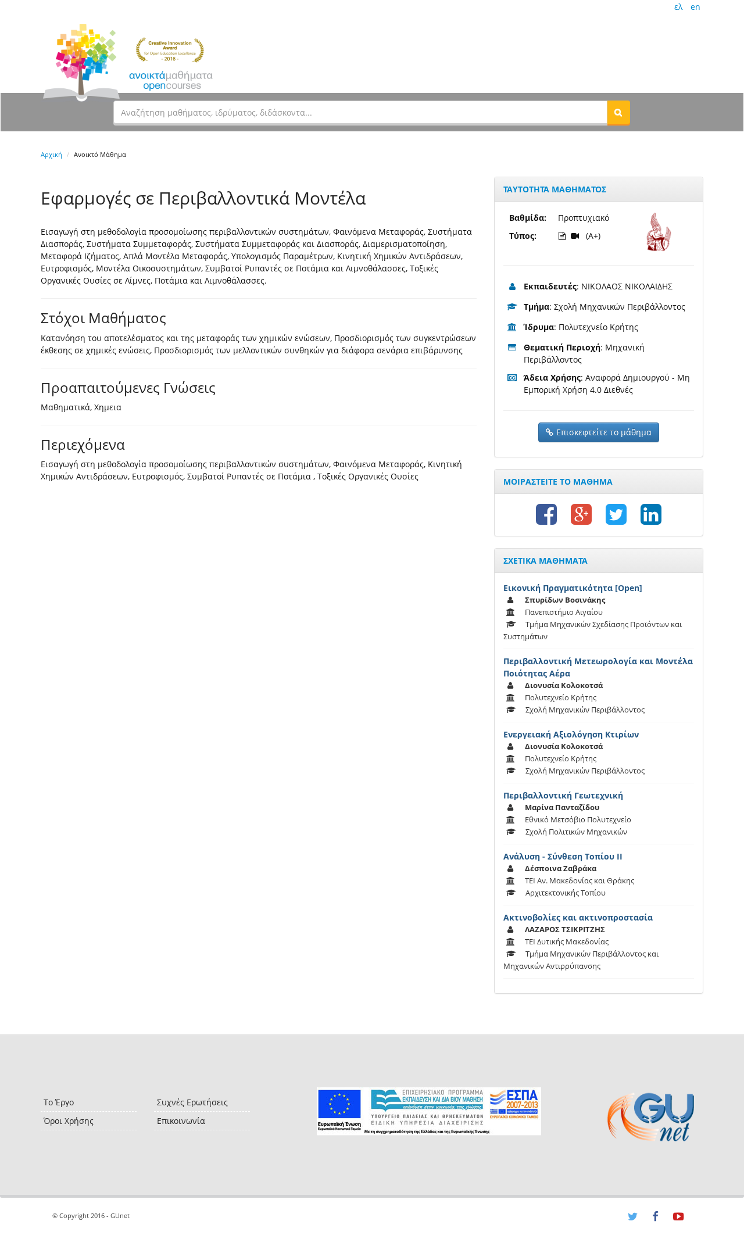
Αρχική (51, 154)
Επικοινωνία (181, 1120)
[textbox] (360, 112)
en (695, 6)
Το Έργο (59, 1102)
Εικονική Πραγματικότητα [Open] (572, 587)
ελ (678, 6)
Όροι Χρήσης (69, 1120)
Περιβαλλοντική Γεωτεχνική (563, 795)
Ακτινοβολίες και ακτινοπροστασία (578, 917)
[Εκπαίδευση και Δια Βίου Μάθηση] (429, 1111)
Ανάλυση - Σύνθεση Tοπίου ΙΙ (563, 856)
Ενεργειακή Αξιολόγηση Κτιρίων (571, 734)
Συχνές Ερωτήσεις (192, 1102)
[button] (618, 112)
